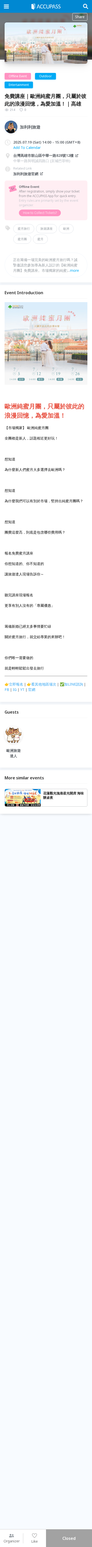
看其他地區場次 (43, 684)
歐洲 (66, 228)
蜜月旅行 (24, 228)
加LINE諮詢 (73, 684)
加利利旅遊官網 (25, 173)
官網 (31, 689)
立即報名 (16, 684)
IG (15, 689)
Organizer (12, 1541)
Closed (69, 1538)
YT (22, 689)
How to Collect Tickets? (40, 213)
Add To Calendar (27, 147)
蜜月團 (22, 239)
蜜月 (40, 239)
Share (80, 16)
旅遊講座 (46, 228)
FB (7, 689)
